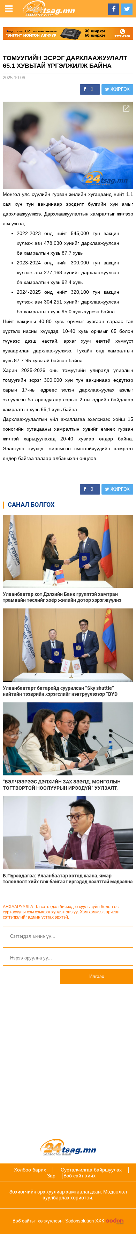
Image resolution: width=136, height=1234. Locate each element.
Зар (51, 1175)
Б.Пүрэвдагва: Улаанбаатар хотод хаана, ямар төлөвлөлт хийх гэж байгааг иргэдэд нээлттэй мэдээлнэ (68, 878)
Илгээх (96, 976)
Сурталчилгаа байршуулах (91, 1170)
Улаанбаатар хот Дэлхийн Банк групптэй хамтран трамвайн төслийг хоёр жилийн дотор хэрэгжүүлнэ (62, 597)
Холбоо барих (30, 1170)
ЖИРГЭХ (119, 89)
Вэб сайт (73, 1175)
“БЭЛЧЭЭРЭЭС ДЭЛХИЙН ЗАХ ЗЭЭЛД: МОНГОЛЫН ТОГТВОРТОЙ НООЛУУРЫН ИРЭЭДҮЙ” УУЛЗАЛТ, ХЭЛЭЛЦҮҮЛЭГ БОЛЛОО (62, 785)
